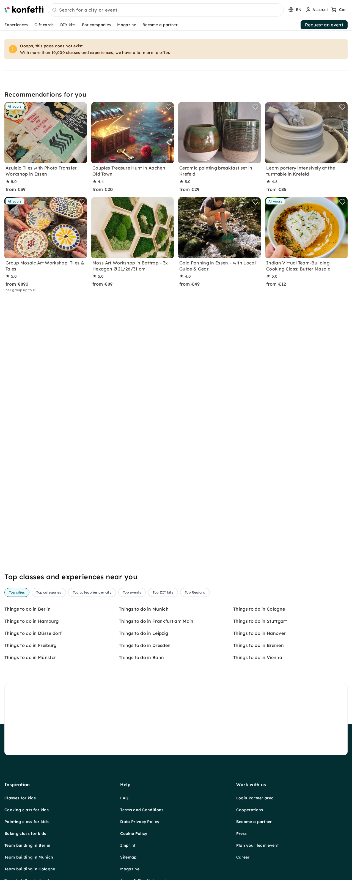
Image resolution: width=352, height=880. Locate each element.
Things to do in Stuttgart (260, 621)
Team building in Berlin (27, 845)
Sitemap (128, 857)
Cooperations (249, 809)
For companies (96, 24)
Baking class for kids (25, 833)
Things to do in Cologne (259, 609)
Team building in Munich (28, 857)
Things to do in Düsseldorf (33, 633)
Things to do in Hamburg (31, 621)
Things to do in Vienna (257, 657)
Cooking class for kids (26, 809)
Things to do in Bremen (258, 645)
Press (241, 833)
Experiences (16, 24)
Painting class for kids (26, 821)
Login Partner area (255, 798)
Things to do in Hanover (259, 633)
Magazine (126, 24)
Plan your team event (257, 845)
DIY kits (68, 24)
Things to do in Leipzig (143, 633)
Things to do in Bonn (141, 657)
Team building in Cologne (29, 869)
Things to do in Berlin (27, 609)
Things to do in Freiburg (30, 645)
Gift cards (44, 24)
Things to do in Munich (144, 609)
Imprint (127, 845)
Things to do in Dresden (144, 645)
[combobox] (166, 10)
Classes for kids (20, 798)
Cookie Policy (133, 833)
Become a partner (160, 24)
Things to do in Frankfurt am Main (156, 621)
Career (243, 857)
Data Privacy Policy (139, 821)
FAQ (124, 798)
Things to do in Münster (30, 657)
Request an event (324, 25)
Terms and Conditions (141, 809)
